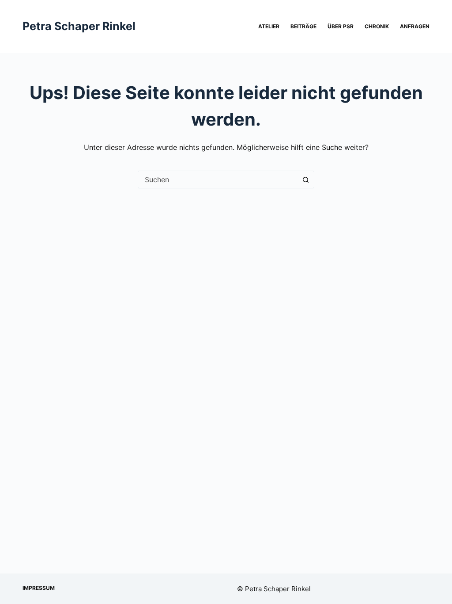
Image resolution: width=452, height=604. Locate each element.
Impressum (39, 588)
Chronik (377, 26)
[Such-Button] (305, 179)
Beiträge (303, 26)
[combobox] (217, 179)
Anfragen (414, 26)
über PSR (341, 26)
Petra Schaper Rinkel (79, 26)
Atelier (268, 26)
